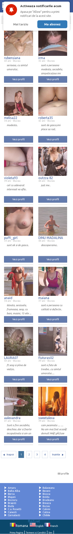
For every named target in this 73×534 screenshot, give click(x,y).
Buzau (46, 506)
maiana (43, 298)
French (54, 526)
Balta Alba (14, 490)
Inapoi (10, 454)
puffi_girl (10, 238)
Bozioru (12, 499)
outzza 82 (45, 178)
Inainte (56, 454)
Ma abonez (52, 24)
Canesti (12, 512)
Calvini (46, 509)
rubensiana (12, 58)
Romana (22, 526)
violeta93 (11, 178)
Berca (11, 493)
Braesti (12, 503)
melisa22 (10, 118)
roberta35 (45, 118)
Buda (11, 506)
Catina (46, 512)
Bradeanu (48, 499)
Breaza (47, 503)
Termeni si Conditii (36, 532)
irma (41, 58)
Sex (50, 532)
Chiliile (46, 515)
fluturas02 (46, 358)
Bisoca (46, 493)
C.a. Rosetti (14, 509)
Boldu (46, 496)
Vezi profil (18, 79)
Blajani (12, 496)
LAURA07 (11, 358)
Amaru (12, 487)
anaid (8, 298)
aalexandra (12, 418)
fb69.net (34, 521)
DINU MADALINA (50, 238)
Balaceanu (49, 487)
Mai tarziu (20, 24)
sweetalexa (46, 418)
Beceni (46, 490)
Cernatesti (14, 515)
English (39, 526)
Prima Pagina (16, 532)
